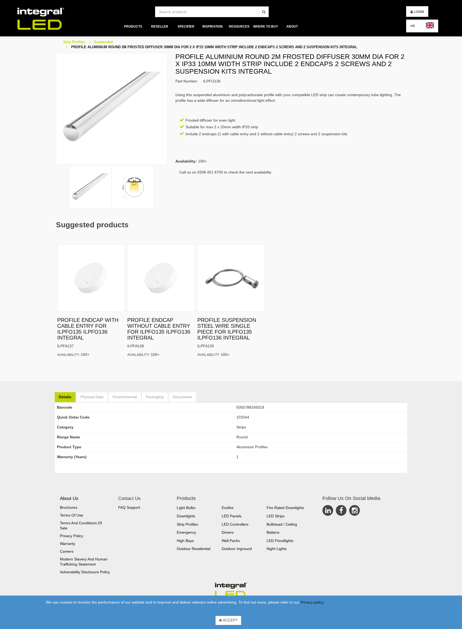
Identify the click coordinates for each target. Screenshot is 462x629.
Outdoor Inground (237, 549)
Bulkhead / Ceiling (282, 524)
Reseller (159, 26)
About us (69, 498)
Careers (67, 551)
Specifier (186, 26)
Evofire (227, 508)
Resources (239, 26)
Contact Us (129, 498)
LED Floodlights (280, 540)
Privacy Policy (71, 536)
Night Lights (277, 549)
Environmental (125, 397)
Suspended (103, 42)
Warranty (67, 543)
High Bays (185, 540)
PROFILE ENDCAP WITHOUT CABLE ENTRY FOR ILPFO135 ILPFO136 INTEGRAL (158, 329)
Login (419, 12)
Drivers (228, 532)
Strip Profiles (74, 42)
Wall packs (231, 540)
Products (133, 26)
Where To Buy (265, 26)
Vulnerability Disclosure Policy (85, 572)
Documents (182, 397)
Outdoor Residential (193, 549)
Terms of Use (71, 515)
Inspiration (212, 26)
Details (65, 397)
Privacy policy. (312, 602)
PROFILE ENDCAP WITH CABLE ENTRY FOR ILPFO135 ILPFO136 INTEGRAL (87, 329)
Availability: (69, 354)
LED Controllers (235, 524)
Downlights (186, 516)
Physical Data (91, 397)
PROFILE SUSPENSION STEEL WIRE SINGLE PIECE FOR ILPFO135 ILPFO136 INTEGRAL (226, 329)
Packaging (155, 397)
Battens (273, 532)
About (292, 26)
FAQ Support (129, 507)
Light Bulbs (186, 508)
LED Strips (275, 516)
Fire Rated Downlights (285, 508)
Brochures (68, 507)
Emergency (186, 532)
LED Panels (231, 516)
